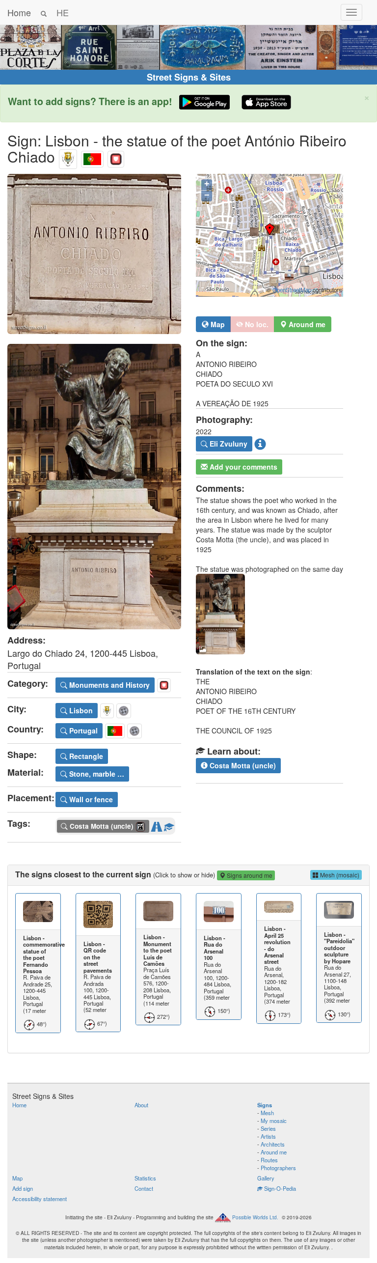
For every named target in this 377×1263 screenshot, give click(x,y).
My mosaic (274, 1120)
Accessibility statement (39, 1199)
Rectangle (85, 756)
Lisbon (80, 710)
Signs (264, 1105)
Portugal (82, 730)
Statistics (145, 1178)
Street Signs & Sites (189, 77)
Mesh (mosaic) (339, 874)
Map (217, 324)
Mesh (267, 1113)
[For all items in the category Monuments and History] (116, 156)
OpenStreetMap (291, 290)
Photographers (278, 1168)
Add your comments (242, 467)
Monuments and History (108, 685)
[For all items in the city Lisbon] (68, 156)
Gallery (265, 1178)
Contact (144, 1188)
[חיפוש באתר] (43, 12)
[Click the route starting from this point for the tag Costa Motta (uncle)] (157, 824)
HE (62, 12)
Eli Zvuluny (227, 444)
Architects (273, 1144)
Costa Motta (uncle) (242, 765)
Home (19, 12)
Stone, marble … (95, 774)
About (141, 1105)
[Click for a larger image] (94, 254)
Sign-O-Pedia (279, 1188)
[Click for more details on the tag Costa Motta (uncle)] (169, 824)
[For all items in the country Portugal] (92, 156)
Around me (274, 1152)
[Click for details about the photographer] (260, 444)
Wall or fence (90, 799)
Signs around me (248, 875)
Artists (268, 1136)
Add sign (22, 1188)
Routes (269, 1160)
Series (268, 1128)
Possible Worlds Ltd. (255, 1216)
